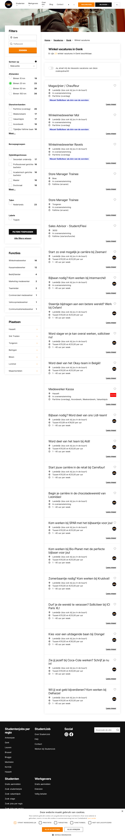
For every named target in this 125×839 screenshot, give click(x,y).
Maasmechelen (15, 371)
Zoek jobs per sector (14, 808)
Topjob (16, 220)
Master (16, 180)
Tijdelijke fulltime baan (23, 129)
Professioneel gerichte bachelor (23, 165)
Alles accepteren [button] (52, 829)
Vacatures (58, 40)
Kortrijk (8, 767)
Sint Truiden (14, 336)
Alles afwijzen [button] (73, 829)
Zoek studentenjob (13, 789)
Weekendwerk (19, 114)
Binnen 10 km (19, 78)
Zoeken (23, 50)
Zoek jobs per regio (14, 803)
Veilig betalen (41, 794)
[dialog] (62, 824)
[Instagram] (66, 734)
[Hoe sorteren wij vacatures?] (36, 61)
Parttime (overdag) (21, 109)
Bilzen (11, 357)
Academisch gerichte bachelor (22, 173)
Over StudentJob (42, 734)
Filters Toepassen (23, 232)
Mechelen (9, 762)
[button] (62, 835)
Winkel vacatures (82, 40)
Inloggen (103, 4)
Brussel (8, 752)
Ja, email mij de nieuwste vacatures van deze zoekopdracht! (76, 69)
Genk (68, 40)
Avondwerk (18, 124)
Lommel (12, 364)
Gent (7, 742)
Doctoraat (17, 185)
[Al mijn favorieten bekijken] (68, 4)
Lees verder (92, 818)
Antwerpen (10, 737)
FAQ (36, 739)
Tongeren (13, 343)
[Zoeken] (74, 4)
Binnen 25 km (19, 83)
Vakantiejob (18, 119)
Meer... (12, 133)
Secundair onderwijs (22, 159)
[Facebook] (71, 734)
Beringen (13, 350)
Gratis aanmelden (13, 784)
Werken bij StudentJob (45, 749)
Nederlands (18, 204)
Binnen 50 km (19, 88)
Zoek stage (10, 798)
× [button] (122, 811)
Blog (51, 4)
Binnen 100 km (19, 93)
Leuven (8, 747)
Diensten (38, 789)
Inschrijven (86, 4)
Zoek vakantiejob (13, 794)
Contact (60, 4)
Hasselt (12, 329)
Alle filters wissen (22, 238)
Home (47, 40)
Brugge (8, 757)
